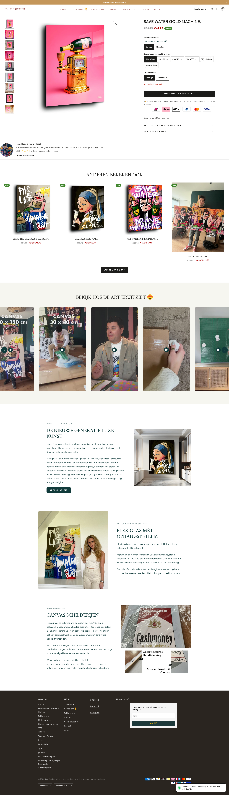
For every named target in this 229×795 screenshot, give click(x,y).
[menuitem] (64, 9)
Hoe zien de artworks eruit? (155, 41)
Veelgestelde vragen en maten (162, 126)
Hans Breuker (15, 9)
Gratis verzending (155, 132)
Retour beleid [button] (59, 490)
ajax (40, 748)
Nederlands (200, 9)
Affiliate (41, 731)
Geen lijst (149, 77)
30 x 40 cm (150, 59)
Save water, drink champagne (142, 239)
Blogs (40, 740)
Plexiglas (160, 47)
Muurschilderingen (46, 756)
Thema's (64, 9)
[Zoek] (212, 9)
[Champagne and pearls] (87, 208)
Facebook (94, 706)
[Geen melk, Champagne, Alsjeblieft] (31, 208)
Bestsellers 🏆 (80, 9)
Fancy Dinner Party (198, 256)
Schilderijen (97, 9)
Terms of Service (45, 736)
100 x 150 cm (192, 59)
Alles (157, 9)
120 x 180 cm (206, 59)
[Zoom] (115, 23)
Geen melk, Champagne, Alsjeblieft (31, 239)
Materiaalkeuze (45, 720)
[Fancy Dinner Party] (198, 217)
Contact (113, 9)
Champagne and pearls (87, 239)
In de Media (43, 744)
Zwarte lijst (162, 77)
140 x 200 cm (151, 65)
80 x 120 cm (177, 59)
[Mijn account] (216, 9)
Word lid (153, 723)
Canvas (149, 47)
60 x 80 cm (163, 59)
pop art (41, 752)
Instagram (94, 712)
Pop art (147, 9)
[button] (4, 350)
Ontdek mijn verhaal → (26, 155)
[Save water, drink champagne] (142, 208)
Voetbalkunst (130, 9)
